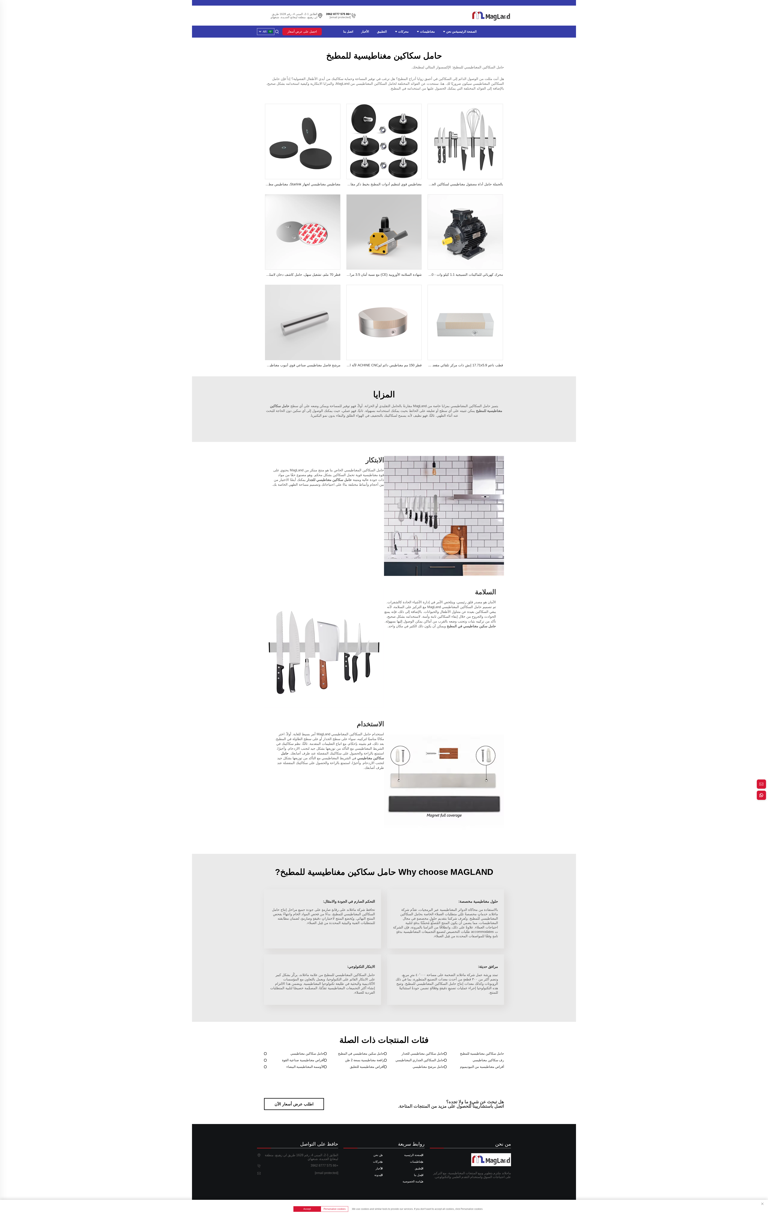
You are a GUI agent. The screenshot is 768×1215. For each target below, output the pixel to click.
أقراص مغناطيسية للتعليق (367, 1066)
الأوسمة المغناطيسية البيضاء (305, 1066)
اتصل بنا (348, 31)
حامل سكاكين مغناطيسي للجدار (423, 1053)
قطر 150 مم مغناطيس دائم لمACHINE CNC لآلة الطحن (381, 365)
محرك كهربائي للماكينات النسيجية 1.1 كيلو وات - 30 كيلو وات (459, 275)
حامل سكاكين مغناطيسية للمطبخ (482, 1053)
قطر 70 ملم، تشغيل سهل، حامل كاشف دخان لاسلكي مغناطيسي (294, 275)
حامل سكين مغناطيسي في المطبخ (361, 1053)
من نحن (450, 31)
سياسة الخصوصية (413, 1181)
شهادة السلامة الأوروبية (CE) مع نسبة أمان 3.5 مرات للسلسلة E (376, 275)
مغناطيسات (427, 31)
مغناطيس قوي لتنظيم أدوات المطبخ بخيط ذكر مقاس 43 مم (379, 184)
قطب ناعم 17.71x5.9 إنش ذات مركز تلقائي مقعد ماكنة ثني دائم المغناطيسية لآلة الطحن (440, 365)
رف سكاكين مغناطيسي (488, 1060)
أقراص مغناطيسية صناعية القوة (303, 1060)
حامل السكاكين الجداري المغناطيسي (419, 1060)
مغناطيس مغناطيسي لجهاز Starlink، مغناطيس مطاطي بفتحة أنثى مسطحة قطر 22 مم (278, 184)
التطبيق (382, 31)
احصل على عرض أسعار (302, 31)
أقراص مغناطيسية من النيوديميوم (482, 1066)
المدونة (378, 1175)
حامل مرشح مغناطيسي (428, 1066)
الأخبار (365, 31)
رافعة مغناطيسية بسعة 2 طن (364, 1060)
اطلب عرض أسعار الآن (294, 1104)
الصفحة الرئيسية (466, 31)
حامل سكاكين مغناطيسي (307, 1053)
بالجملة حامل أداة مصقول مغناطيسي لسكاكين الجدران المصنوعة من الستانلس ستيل (442, 184)
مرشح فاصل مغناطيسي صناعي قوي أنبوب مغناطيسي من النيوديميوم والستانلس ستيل (279, 365)
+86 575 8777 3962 (324, 1165)
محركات (403, 31)
